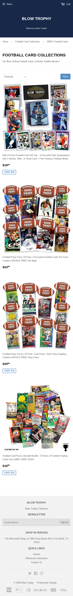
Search (36, 554)
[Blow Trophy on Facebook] (36, 574)
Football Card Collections (27, 41)
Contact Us (36, 562)
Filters (65, 76)
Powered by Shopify (47, 582)
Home (5, 41)
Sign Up (64, 522)
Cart (68, 4)
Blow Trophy (36, 19)
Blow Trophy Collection (36, 508)
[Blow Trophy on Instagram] (41, 574)
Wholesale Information (37, 558)
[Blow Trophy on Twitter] (30, 574)
